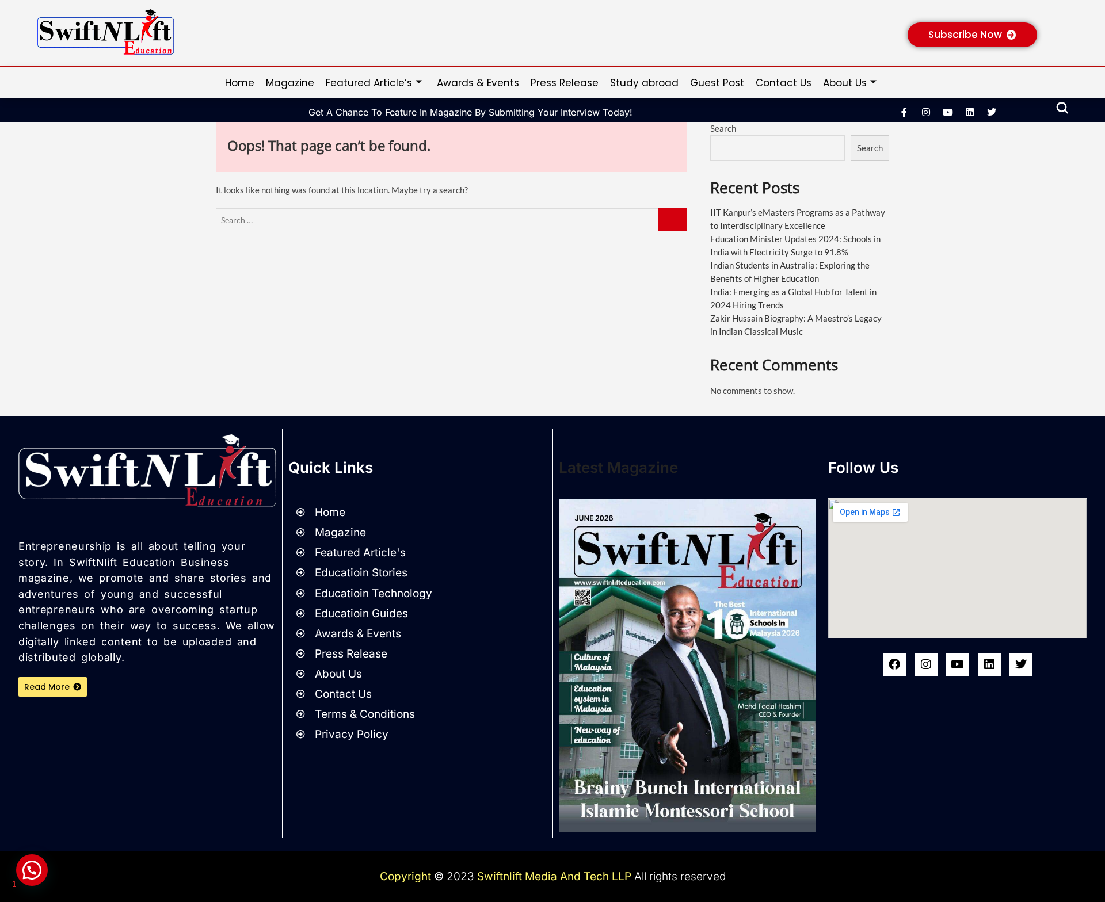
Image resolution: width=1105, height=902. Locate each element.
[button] (1062, 108)
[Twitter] (1020, 664)
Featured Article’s (369, 83)
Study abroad (644, 83)
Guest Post (717, 83)
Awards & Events (478, 83)
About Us (845, 83)
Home (239, 83)
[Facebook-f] (904, 112)
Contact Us (783, 83)
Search (723, 128)
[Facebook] (894, 664)
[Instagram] (926, 112)
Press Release (565, 83)
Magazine (290, 83)
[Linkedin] (970, 112)
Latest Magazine (618, 467)
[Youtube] (957, 664)
